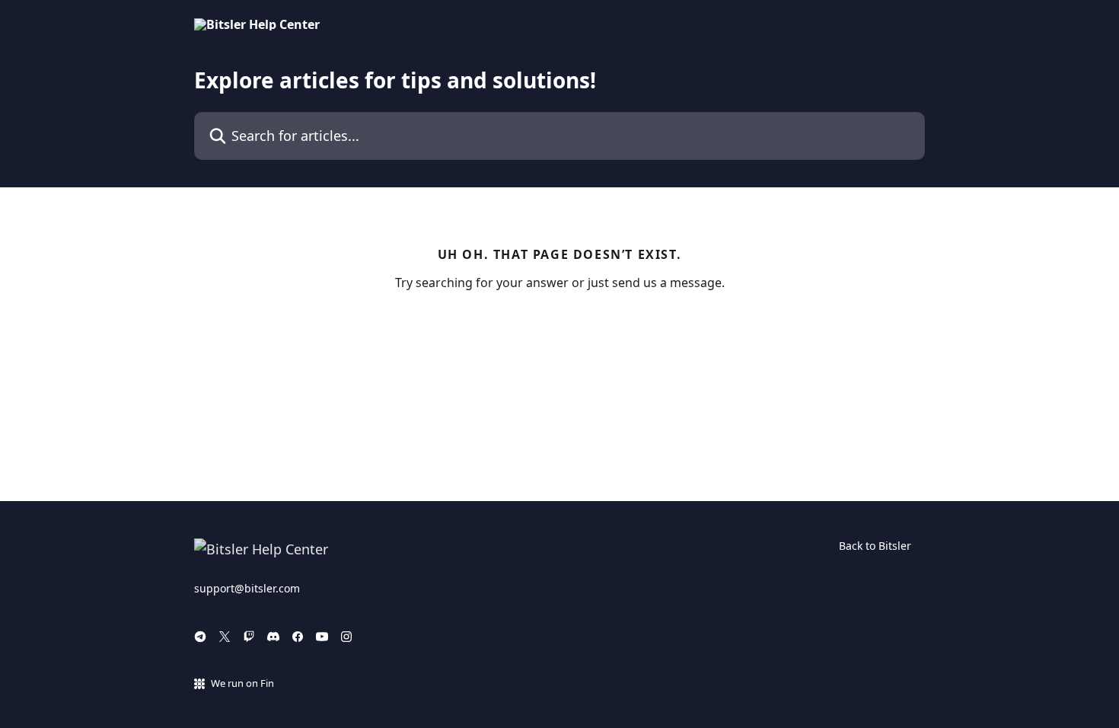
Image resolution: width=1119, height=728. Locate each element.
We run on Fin (242, 683)
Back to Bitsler (875, 545)
